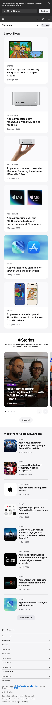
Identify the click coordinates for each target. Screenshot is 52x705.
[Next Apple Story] (45, 411)
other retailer (34, 686)
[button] (20, 11)
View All (26, 420)
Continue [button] (44, 11)
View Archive (26, 617)
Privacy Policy (7, 699)
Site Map (25, 702)
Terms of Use (30, 699)
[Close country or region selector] (49, 3)
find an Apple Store (21, 686)
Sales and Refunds (8, 702)
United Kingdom (7, 692)
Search (46, 25)
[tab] (5, 411)
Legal (18, 702)
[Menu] (49, 19)
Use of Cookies (19, 699)
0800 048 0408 (12, 688)
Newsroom (7, 25)
